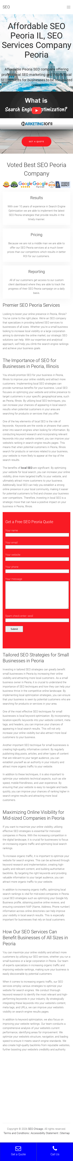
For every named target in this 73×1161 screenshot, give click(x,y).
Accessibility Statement (44, 1133)
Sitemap (65, 1133)
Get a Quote (36, 141)
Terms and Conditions (16, 1133)
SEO (6, 7)
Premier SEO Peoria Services (31, 305)
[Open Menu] (68, 7)
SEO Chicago (35, 1128)
